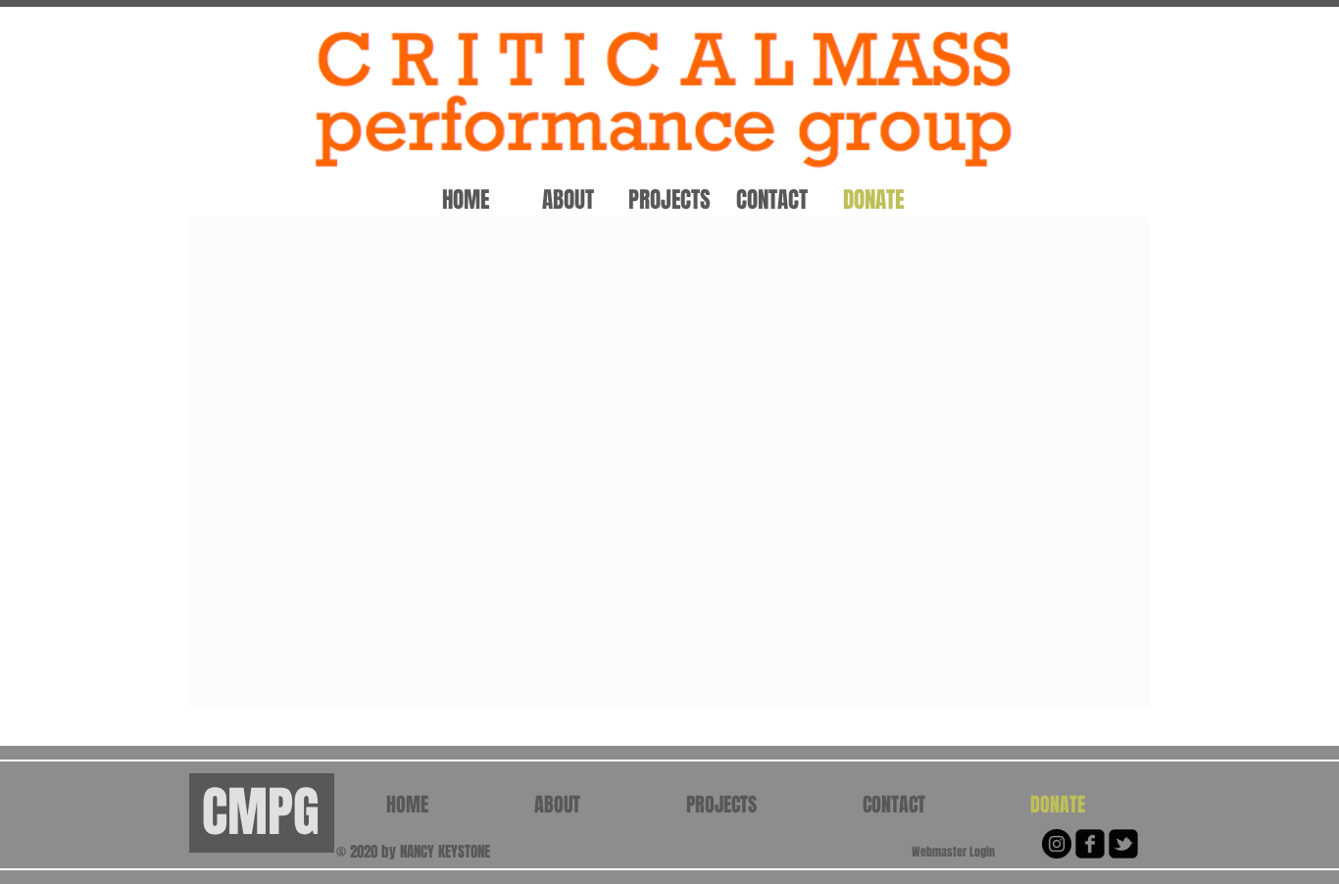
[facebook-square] (1090, 844)
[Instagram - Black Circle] (1056, 844)
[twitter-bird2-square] (1123, 844)
